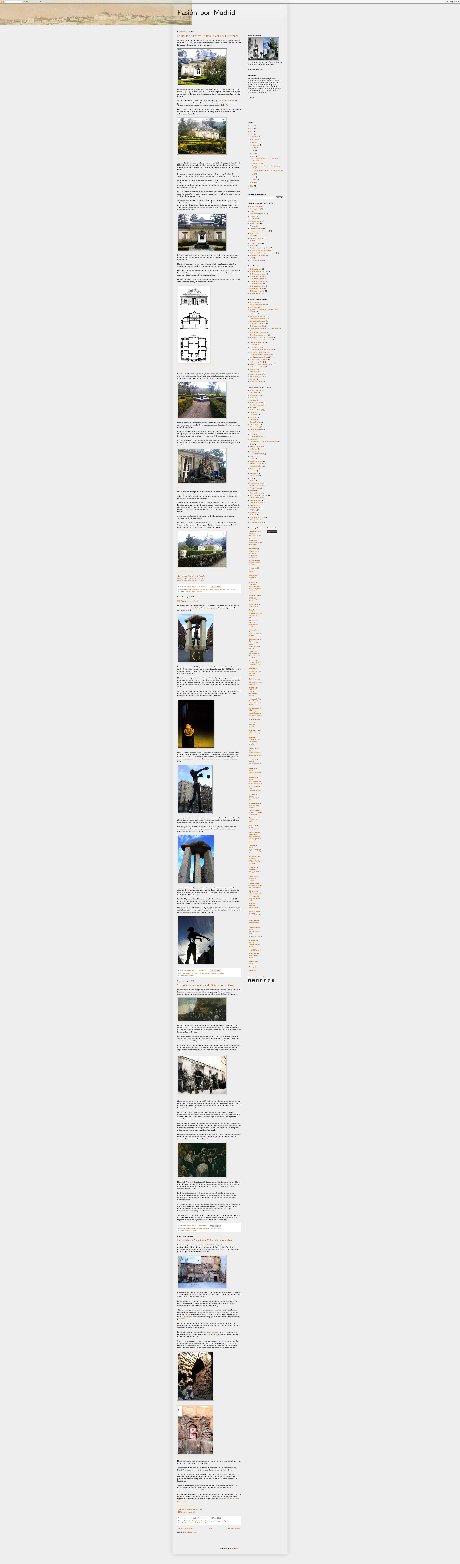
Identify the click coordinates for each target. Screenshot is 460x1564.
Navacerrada (254, 473)
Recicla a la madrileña (255, 790)
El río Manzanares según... (258, 335)
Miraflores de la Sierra (257, 463)
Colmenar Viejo (255, 427)
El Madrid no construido (257, 286)
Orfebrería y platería (256, 238)
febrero (254, 180)
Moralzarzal (253, 468)
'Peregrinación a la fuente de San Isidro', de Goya (205, 985)
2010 (252, 189)
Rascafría (253, 490)
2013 (252, 131)
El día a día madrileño (257, 326)
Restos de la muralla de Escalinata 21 (196, 1523)
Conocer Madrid (254, 568)
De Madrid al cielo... (255, 803)
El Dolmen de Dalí (187, 601)
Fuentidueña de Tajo (256, 437)
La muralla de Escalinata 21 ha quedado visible (204, 1240)
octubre (254, 142)
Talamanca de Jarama (257, 498)
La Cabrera (253, 449)
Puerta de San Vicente (255, 579)
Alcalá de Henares (256, 390)
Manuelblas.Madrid (255, 595)
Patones (252, 481)
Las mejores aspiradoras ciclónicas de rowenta (255, 682)
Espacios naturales (256, 221)
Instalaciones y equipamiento (259, 231)
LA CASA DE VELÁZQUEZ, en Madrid (254, 598)
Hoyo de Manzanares (257, 446)
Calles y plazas (255, 209)
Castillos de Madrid (255, 937)
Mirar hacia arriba (255, 372)
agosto (254, 148)
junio (253, 153)
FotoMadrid (252, 971)
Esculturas (201, 973)
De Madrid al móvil (255, 950)
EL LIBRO (251, 726)
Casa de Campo (255, 314)
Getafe (252, 444)
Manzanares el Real (256, 461)
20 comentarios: (202, 1518)
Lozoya (252, 459)
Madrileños (253, 369)
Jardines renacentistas (257, 342)
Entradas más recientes (185, 1528)
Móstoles (253, 471)
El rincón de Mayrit (255, 532)
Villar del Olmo (254, 520)
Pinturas (213, 1228)
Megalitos (253, 233)
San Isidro (219, 1228)
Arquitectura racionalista (258, 305)
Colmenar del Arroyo (256, 429)
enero (254, 182)
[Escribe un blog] (213, 586)
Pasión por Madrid (206, 12)
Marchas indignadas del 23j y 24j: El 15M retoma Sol (254, 655)
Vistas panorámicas (256, 260)
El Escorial (253, 434)
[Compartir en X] (215, 586)
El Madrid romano (255, 293)
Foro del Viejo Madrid (208, 1245)
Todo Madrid (253, 668)
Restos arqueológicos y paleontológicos (216, 1521)
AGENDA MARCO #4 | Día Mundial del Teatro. (255, 615)
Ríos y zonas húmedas (257, 255)
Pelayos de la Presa (256, 483)
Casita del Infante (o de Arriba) (193, 591)
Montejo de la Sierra (256, 466)
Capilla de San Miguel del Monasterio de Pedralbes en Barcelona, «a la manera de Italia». (255, 553)
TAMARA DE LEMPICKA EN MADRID (253, 693)
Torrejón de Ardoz (255, 500)
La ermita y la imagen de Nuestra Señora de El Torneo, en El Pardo (255, 713)
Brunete (252, 407)
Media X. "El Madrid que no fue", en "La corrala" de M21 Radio (255, 753)
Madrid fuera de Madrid (257, 367)
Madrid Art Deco (254, 604)
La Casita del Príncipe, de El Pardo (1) (191, 576)
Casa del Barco (253, 606)
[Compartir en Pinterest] (220, 586)
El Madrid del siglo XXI (257, 279)
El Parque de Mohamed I (187, 1512)
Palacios (216, 589)
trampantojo (188, 1317)
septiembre (255, 145)
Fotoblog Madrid (254, 811)
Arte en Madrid (254, 548)
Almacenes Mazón (254, 829)
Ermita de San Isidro (190, 1230)
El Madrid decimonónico (191, 1228)
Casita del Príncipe (227, 101)
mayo (254, 156)
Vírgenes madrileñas (256, 381)
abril (253, 174)
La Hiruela (253, 451)
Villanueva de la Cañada (258, 517)
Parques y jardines (256, 243)
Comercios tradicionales (258, 214)
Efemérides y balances (257, 323)
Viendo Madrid (253, 876)
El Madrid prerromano (257, 288)
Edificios (252, 216)
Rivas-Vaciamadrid (256, 493)
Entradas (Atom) (192, 1532)
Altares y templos (255, 206)
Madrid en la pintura (204, 1228)
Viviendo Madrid (254, 884)
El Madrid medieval (189, 1521)
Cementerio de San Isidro (258, 316)
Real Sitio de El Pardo (257, 376)
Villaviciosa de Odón (256, 522)
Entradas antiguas (234, 1528)
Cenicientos (254, 415)
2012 (252, 134)
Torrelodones (254, 505)
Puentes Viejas (255, 488)
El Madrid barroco (255, 269)
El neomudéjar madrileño (258, 332)
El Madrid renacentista (257, 291)
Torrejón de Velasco (256, 503)
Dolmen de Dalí (189, 975)
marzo (254, 177)
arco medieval (213, 1332)
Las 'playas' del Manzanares (259, 352)
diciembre (255, 136)
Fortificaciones (200, 1521)
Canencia (253, 412)
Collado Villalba (255, 424)
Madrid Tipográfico (255, 818)
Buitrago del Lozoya (256, 410)
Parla (251, 478)
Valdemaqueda (255, 507)
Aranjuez (253, 400)
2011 (252, 186)
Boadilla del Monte (256, 405)
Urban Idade (253, 621)
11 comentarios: (202, 1225)
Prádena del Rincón (256, 486)
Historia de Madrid (255, 661)
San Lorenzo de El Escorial (227, 589)
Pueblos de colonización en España (253, 624)
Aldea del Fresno (255, 395)
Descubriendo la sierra (191, 589)
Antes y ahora (254, 302)
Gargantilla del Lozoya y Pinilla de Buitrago (264, 442)
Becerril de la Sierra (256, 402)
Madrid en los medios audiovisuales (261, 364)
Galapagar (253, 439)
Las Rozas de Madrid (257, 454)
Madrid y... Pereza (254, 907)
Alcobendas (254, 393)
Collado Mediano (255, 422)
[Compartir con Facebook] (218, 586)
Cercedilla (253, 417)
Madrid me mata (254, 679)
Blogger (236, 1548)
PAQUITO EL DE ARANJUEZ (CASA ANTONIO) (254, 861)
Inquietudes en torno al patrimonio (214, 973)
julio (253, 151)
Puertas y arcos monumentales (260, 250)
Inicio (211, 1528)
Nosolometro (253, 737)
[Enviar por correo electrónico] (211, 586)
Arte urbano (253, 307)
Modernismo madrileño (257, 374)
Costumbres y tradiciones (258, 319)
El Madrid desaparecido (257, 281)
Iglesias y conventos (256, 228)
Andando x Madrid (255, 920)
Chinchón (253, 419)
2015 (252, 126)
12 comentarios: (202, 586)
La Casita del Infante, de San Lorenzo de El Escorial (207, 36)
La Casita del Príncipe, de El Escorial (191, 580)
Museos (252, 236)
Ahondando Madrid (255, 730)
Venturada (253, 515)
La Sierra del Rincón (256, 347)
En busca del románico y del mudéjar (262, 337)
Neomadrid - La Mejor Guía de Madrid (254, 955)
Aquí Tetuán (253, 652)
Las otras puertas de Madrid (259, 357)
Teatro (252, 258)
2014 (252, 128)
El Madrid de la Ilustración (205, 589)
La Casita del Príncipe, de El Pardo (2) (191, 578)
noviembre (255, 139)
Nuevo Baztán (254, 476)
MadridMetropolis (254, 561)
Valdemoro (253, 510)
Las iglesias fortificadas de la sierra (261, 355)
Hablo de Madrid (254, 719)
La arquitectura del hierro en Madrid (261, 350)
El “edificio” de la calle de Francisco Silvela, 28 (255, 850)
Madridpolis (252, 967)
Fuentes (252, 226)
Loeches (252, 456)
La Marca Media (255, 345)
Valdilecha (253, 512)
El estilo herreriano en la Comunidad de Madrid (265, 328)
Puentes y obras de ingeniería (259, 248)
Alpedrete (253, 397)
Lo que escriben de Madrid (258, 359)
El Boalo (252, 432)
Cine (251, 211)
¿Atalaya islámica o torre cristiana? (190, 1510)
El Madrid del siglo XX (190, 973)
